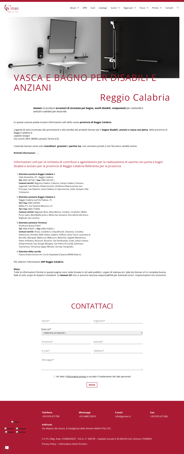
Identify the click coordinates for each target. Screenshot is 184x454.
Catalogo (103, 7)
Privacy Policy (49, 443)
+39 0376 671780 (50, 416)
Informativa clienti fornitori (73, 443)
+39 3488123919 (87, 416)
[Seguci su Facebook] (9, 429)
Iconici (114, 7)
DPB (85, 7)
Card (92, 7)
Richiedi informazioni (24, 153)
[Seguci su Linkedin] (10, 432)
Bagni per (128, 7)
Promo (155, 7)
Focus (142, 7)
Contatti (169, 7)
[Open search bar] (178, 7)
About (73, 7)
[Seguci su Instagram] (21, 429)
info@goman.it (123, 416)
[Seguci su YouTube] (21, 432)
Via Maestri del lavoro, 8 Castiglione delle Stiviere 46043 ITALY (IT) (76, 428)
